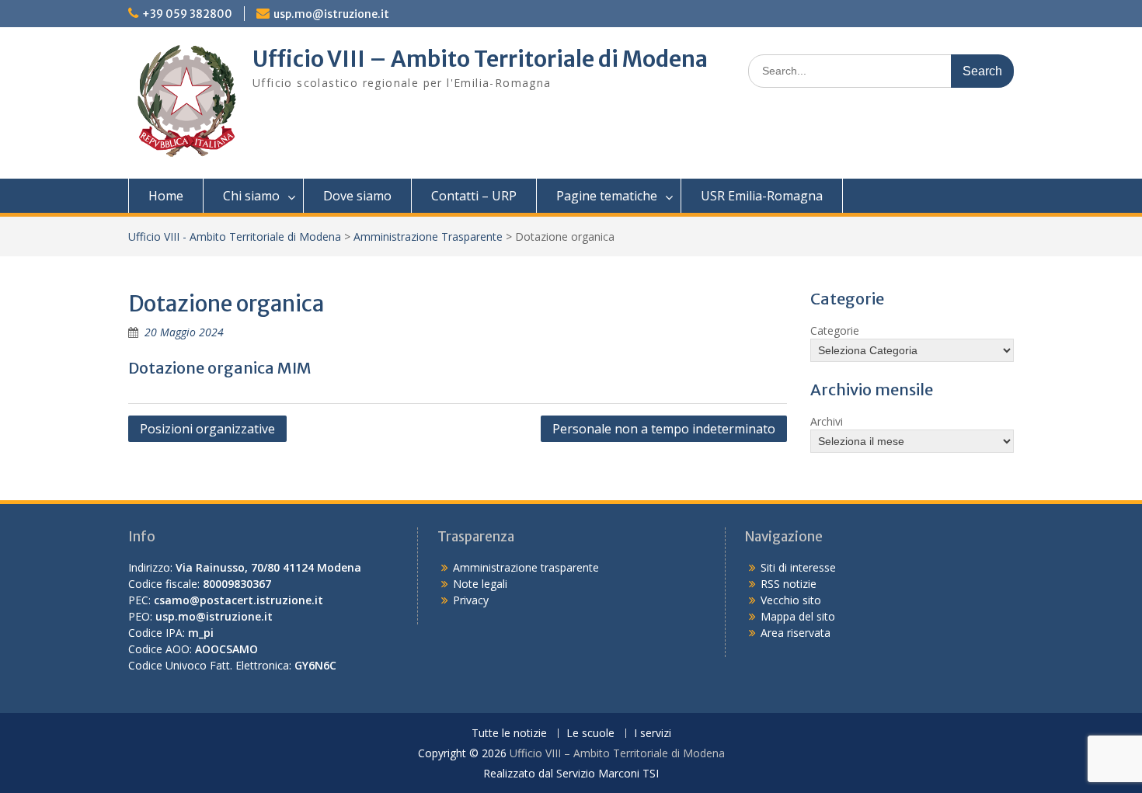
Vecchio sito (791, 600)
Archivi (826, 421)
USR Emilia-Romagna (762, 195)
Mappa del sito (798, 616)
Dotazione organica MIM (220, 367)
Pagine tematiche (606, 195)
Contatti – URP (474, 195)
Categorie (834, 330)
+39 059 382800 (187, 14)
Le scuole (590, 734)
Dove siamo (357, 195)
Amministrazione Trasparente (428, 236)
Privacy (471, 600)
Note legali (480, 583)
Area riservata (795, 632)
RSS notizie (788, 583)
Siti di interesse (798, 567)
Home (165, 195)
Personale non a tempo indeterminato (663, 428)
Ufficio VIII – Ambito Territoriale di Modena (480, 59)
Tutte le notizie (509, 734)
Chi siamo (251, 195)
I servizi (652, 734)
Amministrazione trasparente (526, 567)
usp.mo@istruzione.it (331, 14)
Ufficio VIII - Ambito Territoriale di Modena (234, 236)
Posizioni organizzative (207, 428)
